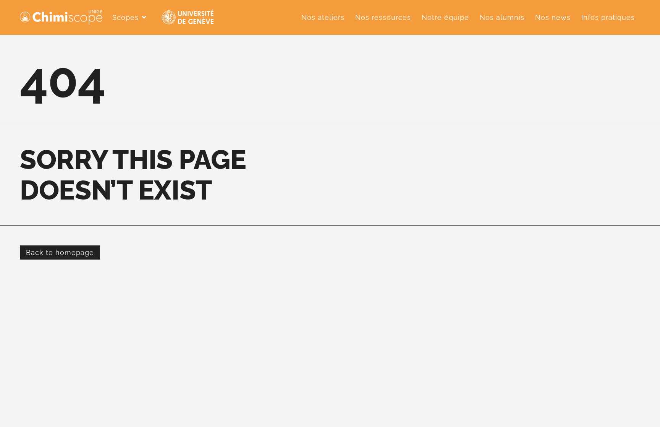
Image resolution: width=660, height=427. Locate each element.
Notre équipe (445, 17)
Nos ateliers (323, 17)
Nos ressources (383, 17)
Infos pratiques (608, 17)
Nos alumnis (502, 17)
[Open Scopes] (144, 17)
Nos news (553, 17)
